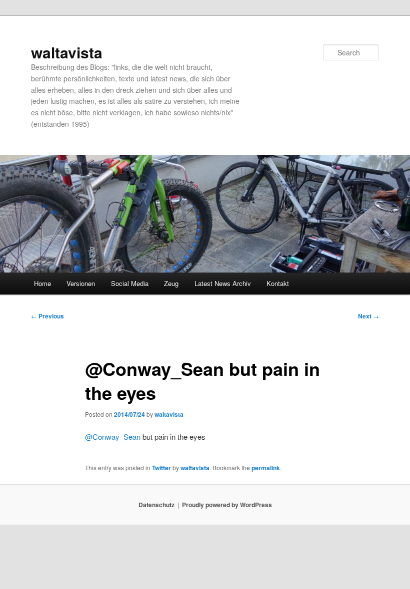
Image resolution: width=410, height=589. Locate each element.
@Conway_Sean (112, 436)
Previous (47, 315)
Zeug (171, 283)
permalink (266, 467)
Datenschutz (156, 504)
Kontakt (277, 283)
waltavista (66, 52)
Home (42, 283)
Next (368, 315)
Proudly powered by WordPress (227, 504)
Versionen (80, 283)
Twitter (161, 467)
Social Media (129, 283)
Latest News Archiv (222, 283)
